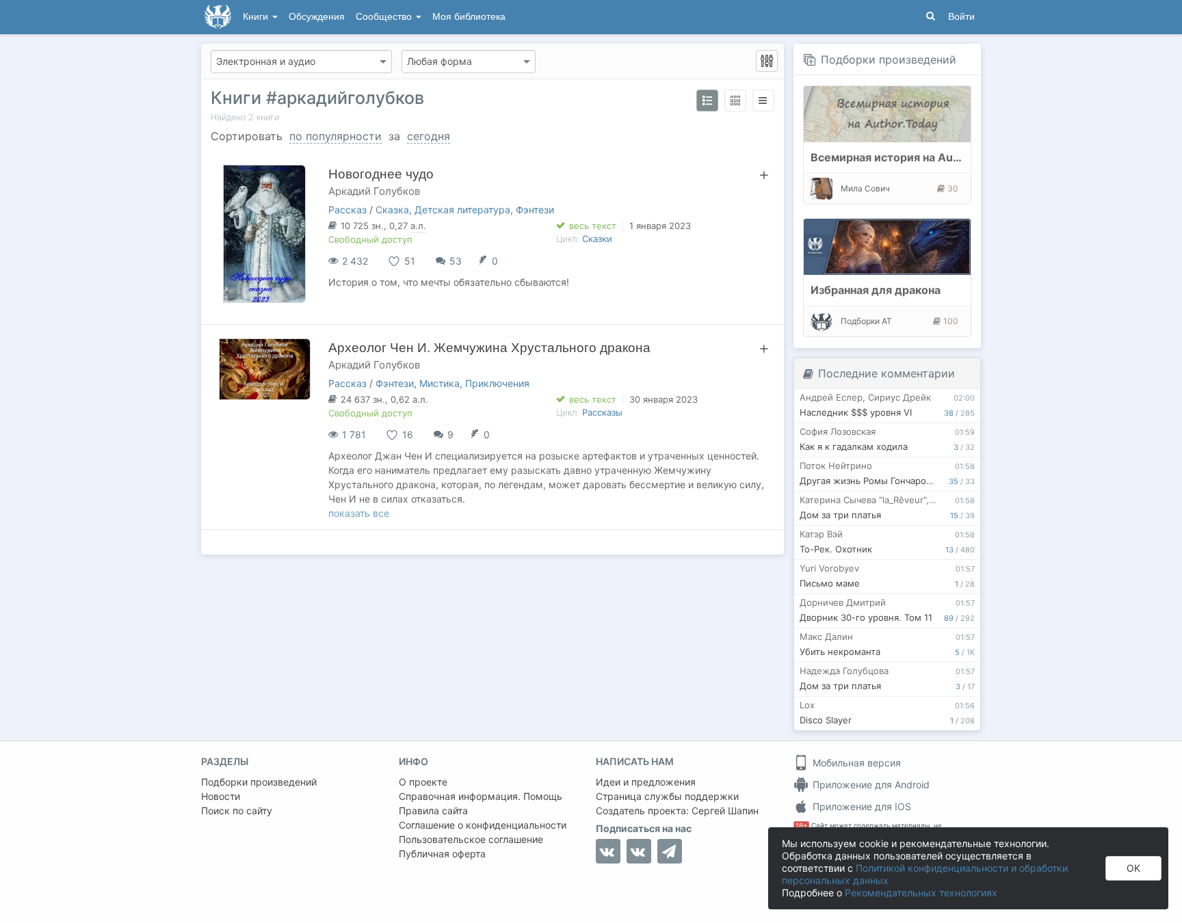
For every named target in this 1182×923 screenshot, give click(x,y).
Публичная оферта (442, 853)
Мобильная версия (855, 762)
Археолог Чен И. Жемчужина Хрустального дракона (489, 347)
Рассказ (347, 209)
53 (455, 261)
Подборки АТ (866, 321)
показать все (358, 513)
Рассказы (602, 412)
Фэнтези (535, 209)
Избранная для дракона (876, 290)
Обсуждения (317, 17)
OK (1133, 868)
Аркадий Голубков (374, 191)
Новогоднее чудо (381, 174)
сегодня (428, 136)
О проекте (423, 782)
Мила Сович (865, 188)
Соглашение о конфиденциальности (482, 825)
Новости (220, 796)
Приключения (497, 383)
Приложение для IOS (860, 806)
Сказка (392, 209)
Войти (961, 17)
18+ (801, 825)
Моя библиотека (468, 17)
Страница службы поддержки (667, 796)
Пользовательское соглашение (471, 839)
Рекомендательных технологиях (921, 892)
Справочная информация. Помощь (480, 796)
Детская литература (462, 209)
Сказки (597, 238)
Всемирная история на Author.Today (910, 157)
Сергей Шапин (725, 810)
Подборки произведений (888, 59)
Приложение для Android (870, 784)
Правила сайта (433, 810)
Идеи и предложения (646, 782)
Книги (257, 17)
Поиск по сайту (236, 810)
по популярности (335, 136)
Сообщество (385, 17)
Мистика (439, 383)
